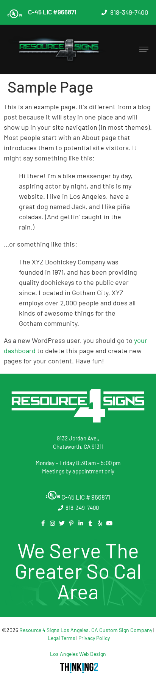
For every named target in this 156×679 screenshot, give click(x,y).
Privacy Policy (94, 638)
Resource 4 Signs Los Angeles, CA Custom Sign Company (85, 630)
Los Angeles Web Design (78, 654)
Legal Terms (61, 638)
